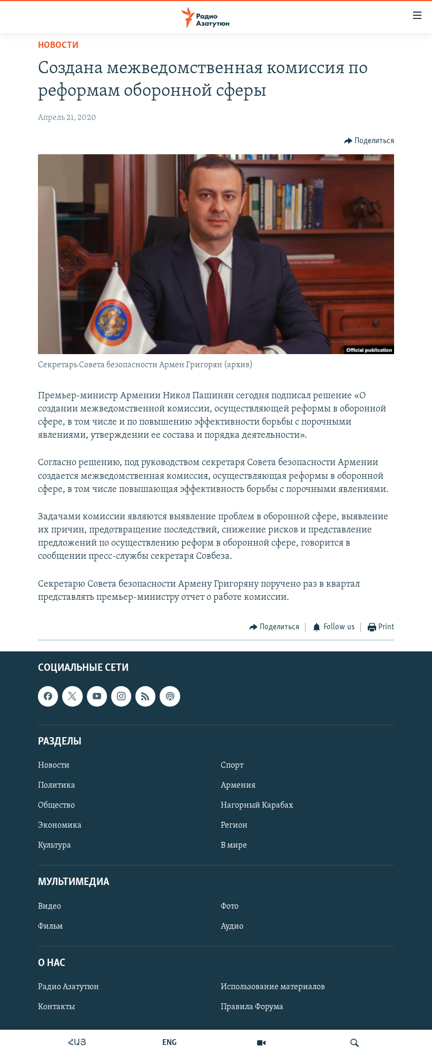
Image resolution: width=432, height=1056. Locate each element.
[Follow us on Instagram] (121, 696)
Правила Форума (252, 1007)
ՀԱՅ (77, 1043)
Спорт (232, 765)
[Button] (369, 141)
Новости (58, 46)
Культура (54, 845)
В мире (234, 845)
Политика (56, 785)
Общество (56, 805)
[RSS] (145, 696)
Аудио (232, 926)
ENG (169, 1043)
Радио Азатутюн (68, 987)
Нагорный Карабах (257, 805)
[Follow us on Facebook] (48, 696)
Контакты (56, 1007)
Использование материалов (273, 987)
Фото (230, 906)
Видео (49, 906)
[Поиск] (354, 1043)
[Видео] (261, 1043)
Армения (238, 785)
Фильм (50, 926)
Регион (234, 825)
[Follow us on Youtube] (97, 696)
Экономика (60, 825)
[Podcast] (170, 696)
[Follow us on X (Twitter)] (72, 696)
